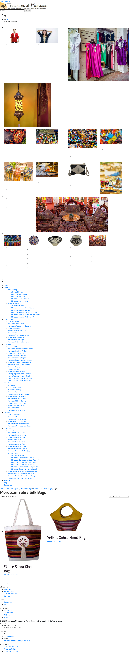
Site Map (7, 596)
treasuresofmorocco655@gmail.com (17, 641)
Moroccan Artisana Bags (16, 410)
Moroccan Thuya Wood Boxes (118, 84)
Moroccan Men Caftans (19, 56)
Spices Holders (48, 145)
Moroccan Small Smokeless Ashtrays (21, 478)
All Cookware (16, 145)
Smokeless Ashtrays (79, 247)
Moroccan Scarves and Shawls (18, 192)
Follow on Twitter (10, 649)
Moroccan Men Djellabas (20, 53)
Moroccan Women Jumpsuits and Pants (25, 315)
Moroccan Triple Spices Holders (19, 365)
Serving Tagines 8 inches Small (115, 149)
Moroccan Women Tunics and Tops (23, 317)
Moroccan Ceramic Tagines (17, 449)
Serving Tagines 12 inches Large (115, 154)
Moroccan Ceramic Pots (16, 442)
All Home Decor (13, 321)
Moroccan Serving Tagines (20, 158)
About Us (7, 277)
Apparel (6, 161)
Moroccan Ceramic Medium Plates (23, 462)
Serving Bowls (55, 250)
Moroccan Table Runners (84, 86)
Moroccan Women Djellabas (53, 53)
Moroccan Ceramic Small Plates (22, 458)
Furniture (7, 196)
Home (6, 25)
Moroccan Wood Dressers (17, 203)
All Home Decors (81, 84)
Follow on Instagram (11, 651)
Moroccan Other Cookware (21, 156)
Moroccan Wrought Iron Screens (19, 326)
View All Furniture (14, 415)
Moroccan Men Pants (18, 51)
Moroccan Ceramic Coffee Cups (19, 451)
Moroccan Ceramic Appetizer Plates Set (25, 460)
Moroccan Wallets (14, 408)
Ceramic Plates (34, 247)
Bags (73, 179)
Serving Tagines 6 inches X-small (115, 147)
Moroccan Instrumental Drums (118, 91)
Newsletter (8, 617)
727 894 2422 (9, 636)
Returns (6, 604)
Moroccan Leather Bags (16, 405)
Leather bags (76, 183)
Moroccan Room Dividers (17, 205)
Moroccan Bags (13, 189)
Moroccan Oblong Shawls (49, 182)
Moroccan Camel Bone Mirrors (18, 207)
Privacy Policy (9, 591)
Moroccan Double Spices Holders (20, 360)
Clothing (7, 27)
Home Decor (8, 319)
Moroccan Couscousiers (80, 156)
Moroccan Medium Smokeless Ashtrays (22, 476)
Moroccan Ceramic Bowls (17, 435)
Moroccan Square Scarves (49, 180)
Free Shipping (5, 1)
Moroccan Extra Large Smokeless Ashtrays (78, 252)
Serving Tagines (109, 145)
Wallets (74, 188)
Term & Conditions (10, 594)
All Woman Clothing (50, 46)
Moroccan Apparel (12, 489)
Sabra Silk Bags (77, 185)
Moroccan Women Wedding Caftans (24, 312)
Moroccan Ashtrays (14, 263)
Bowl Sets (53, 252)
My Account (8, 610)
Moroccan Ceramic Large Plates (22, 464)
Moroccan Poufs (81, 98)
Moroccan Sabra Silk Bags (17, 403)
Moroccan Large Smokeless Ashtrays (21, 474)
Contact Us (8, 281)
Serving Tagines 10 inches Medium (116, 152)
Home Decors (9, 82)
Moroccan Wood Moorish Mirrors (19, 210)
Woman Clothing (45, 44)
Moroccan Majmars (78, 154)
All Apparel (11, 182)
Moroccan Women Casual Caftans (23, 308)
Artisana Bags (76, 181)
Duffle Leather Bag (14, 187)
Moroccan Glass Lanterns (84, 95)
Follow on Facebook (11, 647)
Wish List (7, 615)
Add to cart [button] (13, 575)
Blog (5, 279)
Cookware (7, 128)
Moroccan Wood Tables (16, 201)
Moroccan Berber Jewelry (17, 194)
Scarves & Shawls (46, 178)
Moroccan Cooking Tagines (21, 152)
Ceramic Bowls (55, 247)
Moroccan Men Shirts (19, 49)
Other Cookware (77, 150)
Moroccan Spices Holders (20, 154)
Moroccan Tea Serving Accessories (20, 349)
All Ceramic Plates (17, 455)
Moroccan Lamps (81, 93)
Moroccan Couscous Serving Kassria (24, 469)
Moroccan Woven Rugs (115, 89)
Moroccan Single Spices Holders (19, 362)
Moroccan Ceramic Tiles (16, 444)
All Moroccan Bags (14, 185)
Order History (9, 613)
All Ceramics (12, 247)
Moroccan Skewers (78, 152)
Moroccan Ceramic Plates (17, 437)
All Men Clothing (17, 46)
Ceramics (7, 234)
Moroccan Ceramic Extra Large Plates (25, 467)
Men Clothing (12, 44)
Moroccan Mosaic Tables (16, 433)
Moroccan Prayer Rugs (115, 86)
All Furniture (12, 198)
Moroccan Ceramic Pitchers (17, 446)
